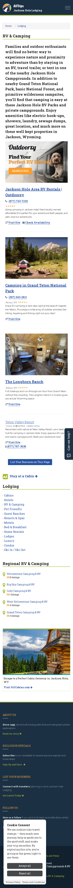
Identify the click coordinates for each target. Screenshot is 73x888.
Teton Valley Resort (19, 422)
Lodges (9, 536)
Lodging (22, 25)
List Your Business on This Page (30, 462)
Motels (9, 522)
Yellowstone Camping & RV (24, 574)
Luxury (9, 541)
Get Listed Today (12, 795)
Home (8, 25)
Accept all (25, 865)
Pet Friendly (13, 509)
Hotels (8, 500)
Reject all (25, 873)
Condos (9, 545)
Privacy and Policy (49, 855)
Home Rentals (14, 532)
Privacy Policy (13, 882)
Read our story (11, 733)
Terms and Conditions (33, 882)
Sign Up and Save (13, 764)
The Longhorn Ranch (24, 381)
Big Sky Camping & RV (21, 584)
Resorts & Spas (14, 518)
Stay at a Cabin (22, 476)
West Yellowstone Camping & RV (27, 601)
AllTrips (18, 6)
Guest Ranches (14, 513)
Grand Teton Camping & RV (23, 612)
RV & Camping (14, 504)
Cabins (8, 495)
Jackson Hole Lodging (27, 10)
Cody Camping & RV (19, 591)
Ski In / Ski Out (15, 550)
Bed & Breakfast (15, 527)
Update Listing (33, 426)
